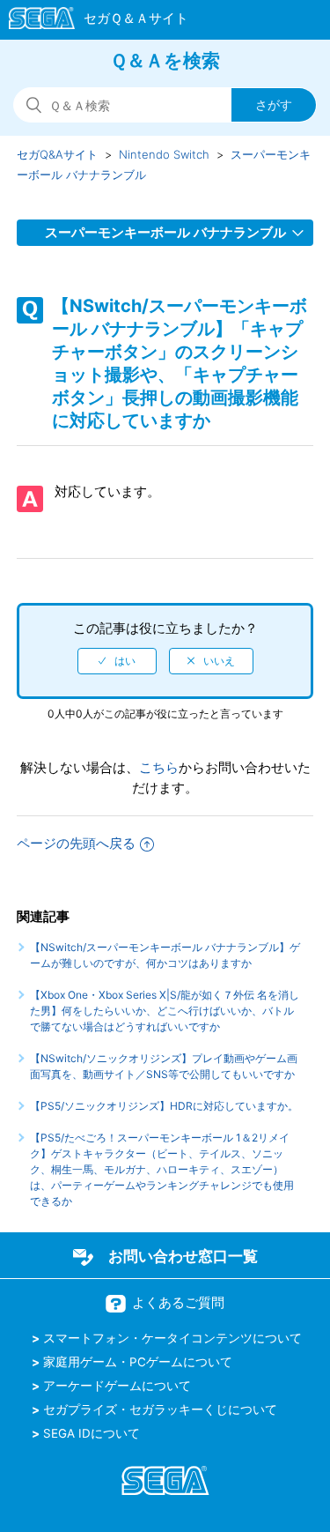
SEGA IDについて (91, 1433)
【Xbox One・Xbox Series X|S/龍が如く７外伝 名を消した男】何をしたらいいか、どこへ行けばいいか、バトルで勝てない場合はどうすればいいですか (164, 1010)
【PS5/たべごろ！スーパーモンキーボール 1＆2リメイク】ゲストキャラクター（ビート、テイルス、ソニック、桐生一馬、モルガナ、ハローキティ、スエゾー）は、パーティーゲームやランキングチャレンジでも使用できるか (162, 1169)
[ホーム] (90, 21)
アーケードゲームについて (117, 1386)
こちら (159, 767)
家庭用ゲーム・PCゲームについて (137, 1362)
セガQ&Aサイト (57, 154)
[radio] (117, 661)
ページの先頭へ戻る (76, 843)
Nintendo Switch (164, 154)
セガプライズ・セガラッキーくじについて (160, 1409)
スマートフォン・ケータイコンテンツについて (172, 1338)
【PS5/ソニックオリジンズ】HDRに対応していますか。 (164, 1105)
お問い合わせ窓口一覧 (183, 1256)
